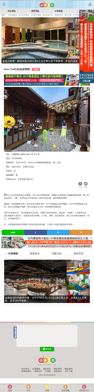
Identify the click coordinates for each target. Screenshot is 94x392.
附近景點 (12, 11)
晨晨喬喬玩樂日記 (25, 179)
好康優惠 (59, 11)
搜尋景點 (35, 11)
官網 (86, 184)
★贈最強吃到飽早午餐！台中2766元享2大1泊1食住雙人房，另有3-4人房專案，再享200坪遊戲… (46, 299)
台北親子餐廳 (36, 15)
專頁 (80, 184)
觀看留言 (35, 253)
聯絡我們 (68, 369)
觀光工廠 (68, 15)
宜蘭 (36, 69)
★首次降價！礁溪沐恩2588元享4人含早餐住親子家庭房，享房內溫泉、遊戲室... (46, 61)
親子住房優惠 (24, 15)
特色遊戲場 (12, 15)
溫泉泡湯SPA (48, 15)
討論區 (48, 371)
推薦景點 (58, 371)
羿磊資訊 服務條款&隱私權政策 (47, 375)
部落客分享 (84, 390)
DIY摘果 (76, 15)
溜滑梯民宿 (58, 15)
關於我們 (58, 369)
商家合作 (38, 371)
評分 (28, 390)
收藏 (10, 390)
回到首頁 (25, 369)
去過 (47, 390)
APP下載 (69, 371)
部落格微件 (26, 371)
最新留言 (47, 369)
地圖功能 (57, 253)
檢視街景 (78, 253)
